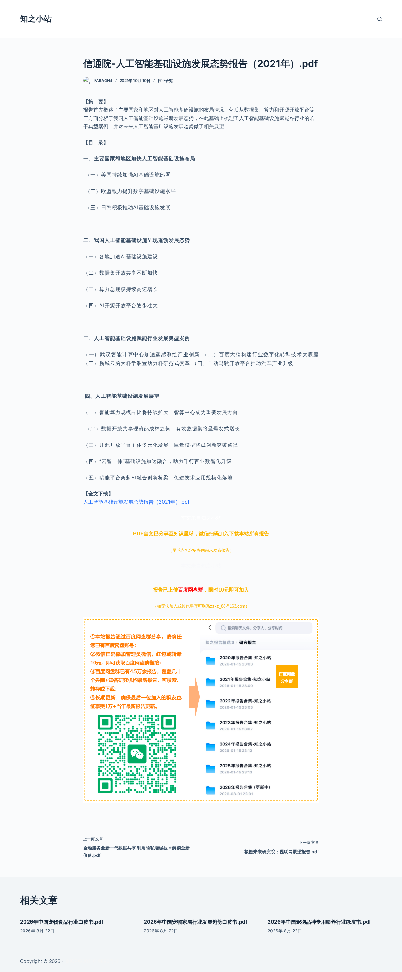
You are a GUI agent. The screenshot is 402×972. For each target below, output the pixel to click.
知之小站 (36, 18)
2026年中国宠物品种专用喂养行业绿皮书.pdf (319, 922)
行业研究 (165, 80)
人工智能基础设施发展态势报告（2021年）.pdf (136, 502)
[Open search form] (379, 19)
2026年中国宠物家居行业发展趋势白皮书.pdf (195, 922)
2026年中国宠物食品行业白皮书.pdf (61, 922)
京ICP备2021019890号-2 (92, 961)
